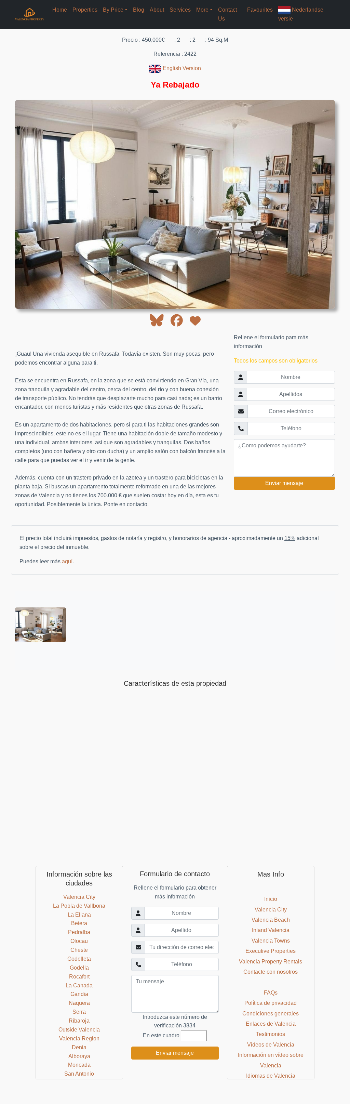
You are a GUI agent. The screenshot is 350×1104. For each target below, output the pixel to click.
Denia (79, 1047)
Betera (79, 923)
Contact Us (227, 14)
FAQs (271, 993)
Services (180, 10)
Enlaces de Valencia (271, 1024)
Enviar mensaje (284, 483)
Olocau (79, 941)
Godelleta (79, 959)
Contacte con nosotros (270, 972)
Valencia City (79, 897)
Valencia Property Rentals (270, 961)
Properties (84, 10)
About (157, 10)
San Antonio (79, 1074)
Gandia (79, 994)
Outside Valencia (79, 1030)
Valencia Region (79, 1038)
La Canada (79, 985)
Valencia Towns (271, 941)
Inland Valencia (271, 930)
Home (59, 10)
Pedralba (79, 932)
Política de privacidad (270, 1003)
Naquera (79, 1003)
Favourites (260, 10)
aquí (67, 561)
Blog (138, 10)
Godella (79, 968)
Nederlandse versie (300, 14)
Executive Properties (270, 951)
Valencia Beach (271, 920)
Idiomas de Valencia (270, 1076)
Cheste (79, 950)
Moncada (79, 1065)
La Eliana (79, 915)
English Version (181, 68)
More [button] (202, 10)
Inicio (270, 899)
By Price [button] (113, 10)
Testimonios (270, 1034)
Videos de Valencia (270, 1045)
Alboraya (79, 1056)
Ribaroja (79, 1021)
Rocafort (79, 977)
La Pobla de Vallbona (79, 906)
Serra (79, 1012)
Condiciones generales (270, 1013)
